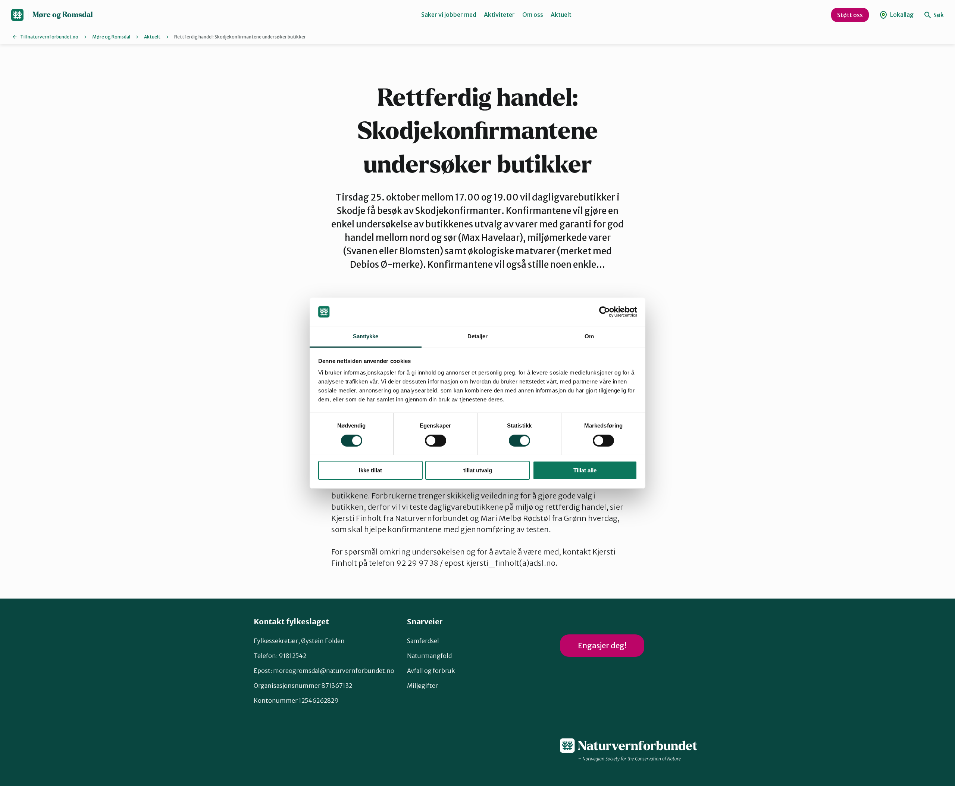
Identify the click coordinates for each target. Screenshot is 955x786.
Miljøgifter (422, 685)
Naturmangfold (429, 655)
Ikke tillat (370, 470)
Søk (938, 15)
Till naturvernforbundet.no (49, 37)
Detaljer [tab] (477, 336)
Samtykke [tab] (366, 336)
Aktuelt (561, 14)
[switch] (435, 441)
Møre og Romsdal (62, 15)
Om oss (532, 14)
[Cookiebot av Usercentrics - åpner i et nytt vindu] (604, 311)
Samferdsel (423, 640)
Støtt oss (850, 15)
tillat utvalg (477, 470)
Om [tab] (589, 336)
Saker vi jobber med (448, 14)
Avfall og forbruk (431, 670)
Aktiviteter (499, 14)
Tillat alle (585, 470)
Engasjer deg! (602, 645)
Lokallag (901, 14)
